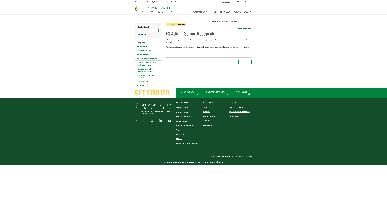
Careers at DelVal (209, 103)
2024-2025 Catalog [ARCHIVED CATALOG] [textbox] (224, 21)
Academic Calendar (142, 47)
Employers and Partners (184, 130)
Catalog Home (141, 43)
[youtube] (169, 121)
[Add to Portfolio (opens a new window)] (240, 27)
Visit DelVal (241, 91)
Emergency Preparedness (184, 125)
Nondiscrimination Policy (144, 51)
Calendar (247, 2)
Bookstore (206, 112)
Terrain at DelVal (164, 2)
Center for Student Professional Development (146, 76)
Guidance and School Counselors (187, 143)
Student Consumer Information (239, 112)
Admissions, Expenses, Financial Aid (147, 59)
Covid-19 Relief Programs (184, 117)
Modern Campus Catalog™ (213, 162)
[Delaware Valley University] (154, 9)
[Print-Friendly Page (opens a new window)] (245, 27)
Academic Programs (142, 55)
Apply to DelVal (188, 91)
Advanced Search (143, 34)
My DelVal (155, 2)
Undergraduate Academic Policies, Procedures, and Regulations (147, 63)
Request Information (215, 91)
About (188, 12)
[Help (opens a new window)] (249, 27)
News (142, 2)
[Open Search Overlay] (251, 12)
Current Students (181, 121)
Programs (213, 12)
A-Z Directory (239, 2)
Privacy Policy (248, 156)
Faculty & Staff (181, 134)
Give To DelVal (175, 2)
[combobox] (231, 21)
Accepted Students (182, 108)
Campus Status (234, 103)
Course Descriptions (142, 82)
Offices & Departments (236, 107)
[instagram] (144, 121)
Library (148, 2)
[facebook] (137, 121)
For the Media (234, 116)
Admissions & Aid (200, 12)
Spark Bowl (206, 121)
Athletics (137, 2)
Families (179, 139)
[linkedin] (160, 121)
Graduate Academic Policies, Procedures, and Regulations (145, 70)
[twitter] (152, 121)
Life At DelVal (225, 12)
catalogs (169, 162)
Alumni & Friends (241, 12)
